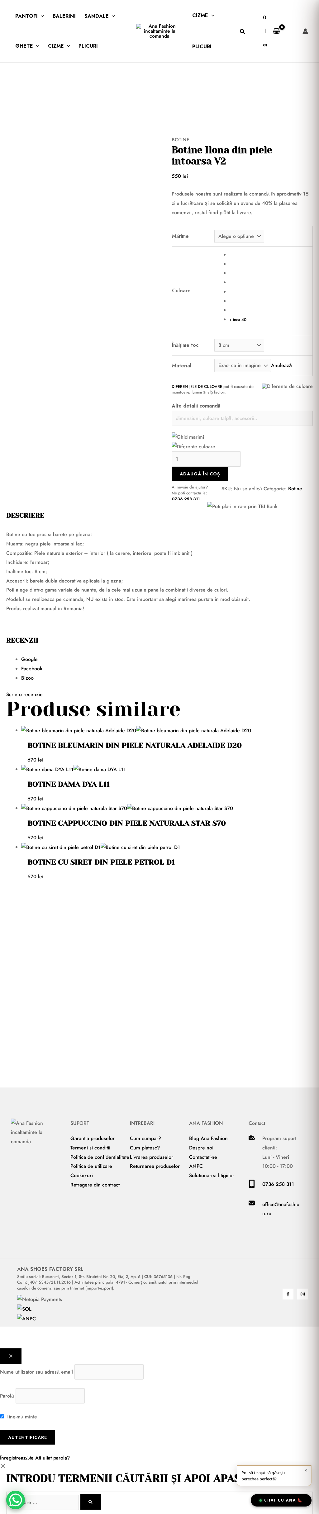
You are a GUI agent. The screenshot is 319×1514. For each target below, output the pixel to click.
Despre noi (201, 1147)
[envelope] (252, 1204)
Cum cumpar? (145, 1138)
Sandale (96, 16)
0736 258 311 (186, 499)
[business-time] (252, 1138)
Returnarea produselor (155, 1166)
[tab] (167, 659)
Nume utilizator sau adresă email (36, 1371)
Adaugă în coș (200, 474)
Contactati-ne (203, 1157)
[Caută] (90, 1502)
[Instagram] (302, 1294)
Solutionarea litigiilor (211, 1175)
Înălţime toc (185, 345)
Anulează (281, 365)
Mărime (180, 236)
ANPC (196, 1166)
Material (181, 365)
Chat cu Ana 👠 (283, 1500)
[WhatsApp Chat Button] (15, 1500)
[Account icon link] (305, 31)
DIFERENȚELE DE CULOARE (197, 386)
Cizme (56, 46)
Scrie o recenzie (24, 694)
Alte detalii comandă (196, 405)
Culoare (181, 290)
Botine (180, 139)
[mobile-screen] (252, 1186)
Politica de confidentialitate (99, 1157)
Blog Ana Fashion (208, 1138)
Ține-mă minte (20, 1416)
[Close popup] (10, 1356)
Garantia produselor (92, 1138)
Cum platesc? (145, 1147)
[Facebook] (288, 1294)
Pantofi (26, 16)
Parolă (7, 1395)
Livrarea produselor (151, 1157)
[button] (41, 16)
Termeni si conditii (90, 1147)
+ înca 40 (237, 320)
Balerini (64, 16)
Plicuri (88, 46)
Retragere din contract (95, 1184)
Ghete (24, 46)
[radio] (268, 254)
